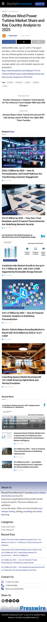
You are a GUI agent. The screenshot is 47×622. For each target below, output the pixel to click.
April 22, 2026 (7, 275)
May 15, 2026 (7, 180)
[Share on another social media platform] (38, 42)
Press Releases (7, 529)
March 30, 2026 (8, 387)
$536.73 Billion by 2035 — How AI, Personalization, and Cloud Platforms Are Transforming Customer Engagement (22, 173)
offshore (19, 82)
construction (10, 372)
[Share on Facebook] (9, 42)
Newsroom (13, 36)
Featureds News (8, 526)
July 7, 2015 (25, 36)
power (27, 82)
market (10, 82)
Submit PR (40, 4)
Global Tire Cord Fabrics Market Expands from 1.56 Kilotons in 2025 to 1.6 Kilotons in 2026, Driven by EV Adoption (22, 421)
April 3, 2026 (7, 339)
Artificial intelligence (13, 308)
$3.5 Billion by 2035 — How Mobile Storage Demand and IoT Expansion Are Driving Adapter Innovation (28, 464)
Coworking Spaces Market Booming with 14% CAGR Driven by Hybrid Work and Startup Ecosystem (21, 380)
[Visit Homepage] (19, 3)
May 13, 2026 (7, 228)
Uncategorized (13, 11)
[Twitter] (14, 600)
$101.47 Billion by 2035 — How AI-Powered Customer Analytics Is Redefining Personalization (22, 316)
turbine (36, 82)
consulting (27, 511)
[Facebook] (3, 600)
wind (5, 86)
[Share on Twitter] (24, 42)
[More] (17, 600)
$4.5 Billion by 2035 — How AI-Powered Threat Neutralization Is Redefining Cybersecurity (29, 451)
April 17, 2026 (7, 322)
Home (4, 11)
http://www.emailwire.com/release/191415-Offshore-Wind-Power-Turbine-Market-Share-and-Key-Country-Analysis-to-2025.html (23, 73)
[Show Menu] (3, 3)
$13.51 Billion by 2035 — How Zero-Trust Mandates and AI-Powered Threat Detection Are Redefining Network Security (23, 221)
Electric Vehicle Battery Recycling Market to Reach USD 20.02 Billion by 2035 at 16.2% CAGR (23, 332)
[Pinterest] (10, 600)
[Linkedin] (6, 600)
